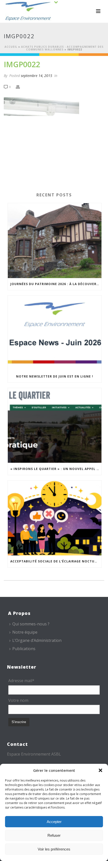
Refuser (54, 835)
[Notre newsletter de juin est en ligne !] (54, 333)
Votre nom (18, 700)
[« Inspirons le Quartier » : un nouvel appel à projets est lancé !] (54, 425)
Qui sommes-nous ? (30, 624)
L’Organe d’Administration (37, 640)
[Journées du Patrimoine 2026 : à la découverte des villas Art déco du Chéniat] (54, 240)
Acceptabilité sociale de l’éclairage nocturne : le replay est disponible (55, 561)
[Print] (20, 86)
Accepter (54, 822)
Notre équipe (24, 632)
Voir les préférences (54, 849)
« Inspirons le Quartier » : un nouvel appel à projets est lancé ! (55, 469)
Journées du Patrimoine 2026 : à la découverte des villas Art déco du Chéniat (55, 284)
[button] (100, 770)
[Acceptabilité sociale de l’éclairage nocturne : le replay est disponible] (54, 517)
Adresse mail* (21, 680)
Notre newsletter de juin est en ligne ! (54, 376)
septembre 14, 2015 (36, 75)
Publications (23, 648)
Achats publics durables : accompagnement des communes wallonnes (62, 48)
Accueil (11, 46)
